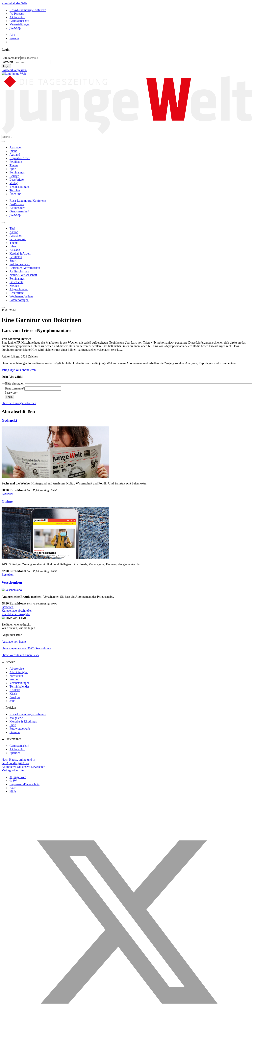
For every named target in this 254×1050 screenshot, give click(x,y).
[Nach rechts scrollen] (3, 307)
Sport (13, 168)
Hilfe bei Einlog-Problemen (19, 403)
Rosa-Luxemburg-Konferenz (28, 10)
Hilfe (13, 791)
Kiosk (13, 693)
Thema (14, 165)
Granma (15, 732)
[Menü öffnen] (3, 141)
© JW (13, 780)
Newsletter (16, 675)
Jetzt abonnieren (19, 370)
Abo (12, 34)
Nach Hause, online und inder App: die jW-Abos (18, 761)
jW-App (15, 697)
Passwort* (11, 392)
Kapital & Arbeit (20, 158)
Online (7, 501)
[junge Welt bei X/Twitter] (127, 1046)
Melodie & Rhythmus (23, 721)
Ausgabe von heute (14, 641)
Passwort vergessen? (14, 70)
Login (6, 66)
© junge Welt (18, 777)
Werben (14, 679)
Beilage (14, 176)
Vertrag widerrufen (13, 770)
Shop (13, 725)
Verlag (14, 183)
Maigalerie (16, 718)
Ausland (15, 154)
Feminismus (17, 172)
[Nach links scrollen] (3, 222)
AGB (13, 787)
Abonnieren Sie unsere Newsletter (23, 766)
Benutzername (11, 57)
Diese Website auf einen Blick (20, 655)
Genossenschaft (19, 20)
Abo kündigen (19, 672)
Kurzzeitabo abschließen (17, 610)
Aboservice (17, 668)
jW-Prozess (17, 13)
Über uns (15, 194)
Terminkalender (19, 686)
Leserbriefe (17, 179)
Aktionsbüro (17, 17)
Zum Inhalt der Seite (14, 3)
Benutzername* (14, 388)
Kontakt (15, 690)
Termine (15, 190)
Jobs (12, 700)
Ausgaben (16, 147)
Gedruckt (9, 420)
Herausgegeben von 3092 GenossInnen (26, 648)
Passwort (7, 62)
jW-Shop (15, 28)
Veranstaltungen (20, 24)
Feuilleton (16, 161)
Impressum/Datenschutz (24, 784)
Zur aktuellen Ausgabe (16, 614)
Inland (13, 151)
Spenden (15, 753)
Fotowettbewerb (20, 728)
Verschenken (12, 582)
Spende (14, 38)
